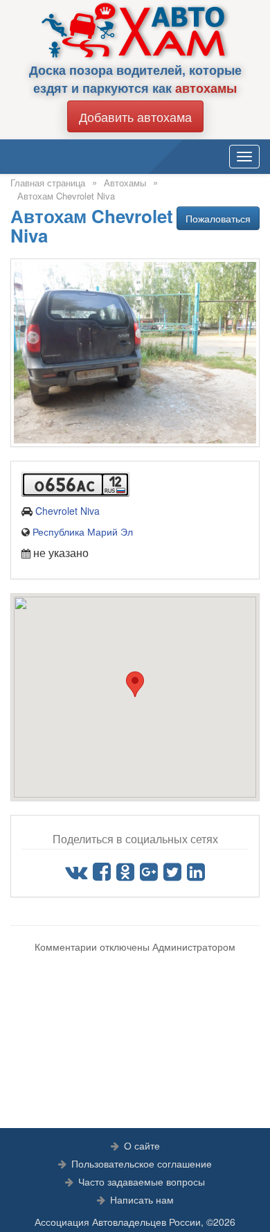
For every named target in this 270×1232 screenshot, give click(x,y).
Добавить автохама (135, 116)
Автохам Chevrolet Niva (66, 195)
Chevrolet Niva (67, 511)
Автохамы (125, 182)
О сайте (142, 1145)
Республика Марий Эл (83, 531)
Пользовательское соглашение (141, 1163)
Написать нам (142, 1199)
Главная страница (47, 182)
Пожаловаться (218, 218)
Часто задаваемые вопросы (141, 1181)
